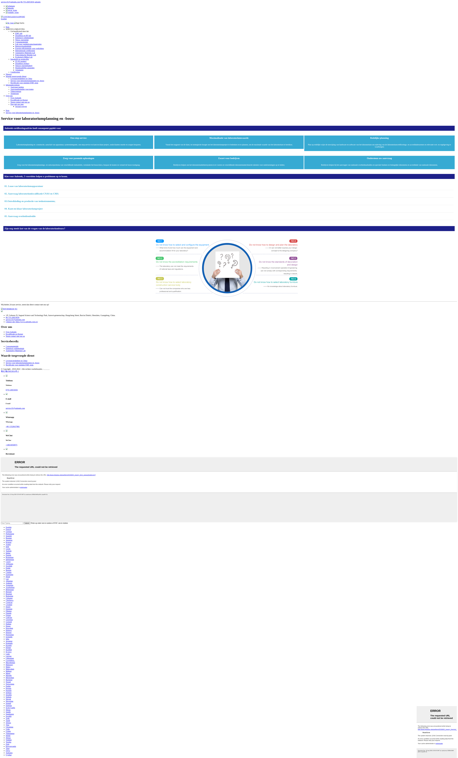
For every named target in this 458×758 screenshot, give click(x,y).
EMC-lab (18, 33)
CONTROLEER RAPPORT (14, 17)
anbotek (38, 2)
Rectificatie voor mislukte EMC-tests (24, 83)
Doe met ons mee (17, 104)
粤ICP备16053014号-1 (10, 371)
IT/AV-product (20, 61)
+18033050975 (11, 445)
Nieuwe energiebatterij (23, 66)
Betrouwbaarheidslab (23, 46)
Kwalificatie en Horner (19, 100)
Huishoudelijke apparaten (24, 68)
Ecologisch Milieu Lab (23, 57)
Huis (7, 27)
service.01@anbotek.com (10, 2)
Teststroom (14, 94)
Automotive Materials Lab (25, 53)
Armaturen (19, 70)
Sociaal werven (21, 106)
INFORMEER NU (10, 309)
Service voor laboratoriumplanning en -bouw (27, 81)
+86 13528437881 (13, 427)
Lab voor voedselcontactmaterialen (28, 44)
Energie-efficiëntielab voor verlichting (29, 48)
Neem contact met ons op (20, 102)
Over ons (9, 96)
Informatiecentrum (13, 85)
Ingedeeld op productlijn (19, 59)
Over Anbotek (15, 98)
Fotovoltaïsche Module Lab (25, 55)
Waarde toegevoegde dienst (16, 76)
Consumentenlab (21, 42)
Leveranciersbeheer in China (21, 79)
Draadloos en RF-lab (23, 36)
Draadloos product (22, 64)
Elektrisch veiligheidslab (24, 38)
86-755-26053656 (27, 2)
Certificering (15, 72)
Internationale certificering (25, 51)
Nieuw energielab (22, 40)
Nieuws (9, 74)
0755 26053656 (12, 390)
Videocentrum (15, 91)
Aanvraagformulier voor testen (22, 89)
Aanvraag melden (17, 87)
